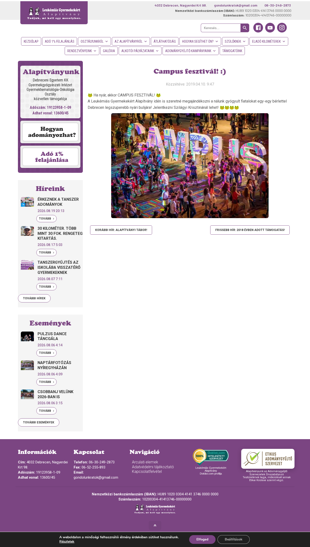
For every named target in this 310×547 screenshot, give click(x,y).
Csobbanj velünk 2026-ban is (55, 394)
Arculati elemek (145, 462)
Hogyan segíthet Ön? (198, 41)
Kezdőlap (31, 41)
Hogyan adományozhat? (52, 131)
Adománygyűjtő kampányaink (188, 51)
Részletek (66, 541)
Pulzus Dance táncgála (52, 336)
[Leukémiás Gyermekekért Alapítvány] (54, 12)
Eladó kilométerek (266, 41)
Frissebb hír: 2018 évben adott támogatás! (250, 230)
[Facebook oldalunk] (258, 31)
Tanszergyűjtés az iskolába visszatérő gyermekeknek (59, 267)
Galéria (109, 51)
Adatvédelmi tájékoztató (153, 467)
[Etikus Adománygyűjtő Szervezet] (267, 459)
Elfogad (202, 539)
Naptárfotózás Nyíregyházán (54, 365)
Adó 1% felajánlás (59, 41)
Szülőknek (233, 41)
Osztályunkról (92, 41)
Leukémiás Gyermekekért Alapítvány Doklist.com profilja (210, 470)
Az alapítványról (128, 41)
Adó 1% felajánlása (51, 156)
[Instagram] (282, 31)
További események (38, 422)
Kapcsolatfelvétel (147, 471)
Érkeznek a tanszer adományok (58, 202)
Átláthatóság (165, 41)
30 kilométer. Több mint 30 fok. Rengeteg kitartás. (60, 233)
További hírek (34, 298)
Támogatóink (232, 51)
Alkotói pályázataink (137, 51)
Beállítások (233, 539)
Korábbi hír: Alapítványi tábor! (121, 230)
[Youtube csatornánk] (270, 31)
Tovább (45, 218)
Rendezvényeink (79, 51)
